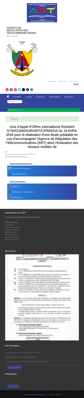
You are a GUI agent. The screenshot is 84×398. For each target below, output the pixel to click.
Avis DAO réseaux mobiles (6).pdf (17, 157)
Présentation (15, 97)
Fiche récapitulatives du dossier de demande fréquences (21, 357)
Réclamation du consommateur (23, 192)
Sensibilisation (17, 197)
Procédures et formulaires (21, 168)
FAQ (70, 81)
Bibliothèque (68, 97)
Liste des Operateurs (19, 174)
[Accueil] (42, 12)
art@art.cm (13, 232)
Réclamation (53, 81)
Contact (75, 81)
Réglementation (53, 97)
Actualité (28, 97)
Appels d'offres (62, 81)
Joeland (47, 395)
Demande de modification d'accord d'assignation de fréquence (23, 352)
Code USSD (16, 186)
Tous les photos (13, 386)
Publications (39, 97)
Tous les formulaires (14, 367)
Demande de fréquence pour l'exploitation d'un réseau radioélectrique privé (26, 362)
